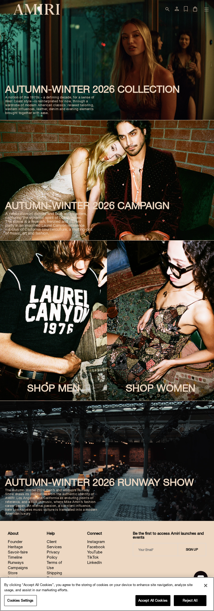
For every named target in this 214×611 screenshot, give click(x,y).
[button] (195, 9)
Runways (16, 562)
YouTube (94, 552)
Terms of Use (54, 565)
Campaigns (18, 567)
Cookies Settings (20, 600)
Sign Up (192, 549)
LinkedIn (94, 562)
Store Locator (14, 575)
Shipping (54, 573)
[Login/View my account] (177, 10)
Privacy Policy (53, 554)
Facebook (96, 547)
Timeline (15, 557)
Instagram (96, 541)
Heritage (15, 547)
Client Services (54, 544)
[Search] (167, 9)
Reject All (190, 600)
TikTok (93, 557)
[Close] (205, 585)
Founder (15, 541)
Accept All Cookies (153, 600)
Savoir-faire (18, 552)
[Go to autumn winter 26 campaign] (107, 180)
